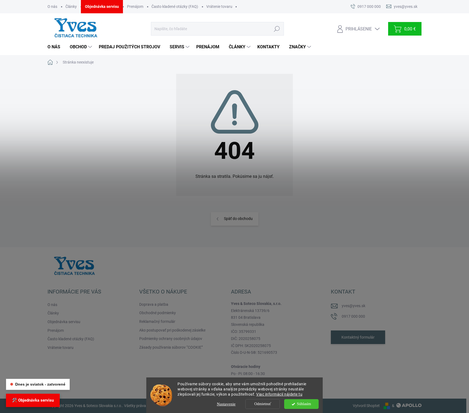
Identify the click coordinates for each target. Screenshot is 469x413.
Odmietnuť (262, 404)
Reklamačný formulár (157, 321)
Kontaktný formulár (358, 337)
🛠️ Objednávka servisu (33, 400)
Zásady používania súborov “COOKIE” (171, 347)
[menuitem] (55, 47)
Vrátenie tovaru (219, 6)
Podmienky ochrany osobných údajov (170, 338)
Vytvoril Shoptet (366, 405)
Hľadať (277, 29)
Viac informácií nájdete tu (279, 394)
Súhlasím (304, 404)
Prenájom (135, 6)
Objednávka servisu (102, 6)
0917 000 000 (353, 316)
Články (71, 6)
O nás (52, 6)
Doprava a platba (153, 304)
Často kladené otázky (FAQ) (174, 6)
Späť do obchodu (238, 218)
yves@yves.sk (353, 306)
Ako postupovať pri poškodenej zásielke (172, 330)
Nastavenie (226, 404)
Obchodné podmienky (157, 313)
